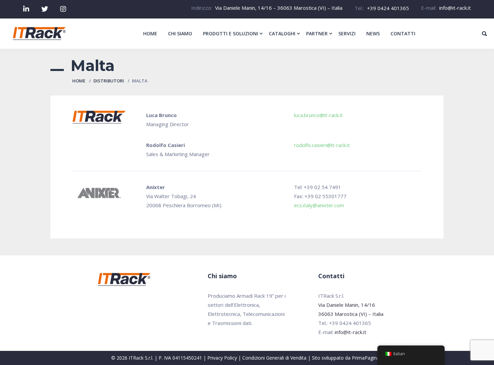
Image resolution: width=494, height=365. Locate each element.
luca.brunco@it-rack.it (318, 115)
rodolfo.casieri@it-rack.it (322, 145)
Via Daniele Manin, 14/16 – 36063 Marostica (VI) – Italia (278, 7)
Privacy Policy (222, 358)
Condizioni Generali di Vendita (274, 358)
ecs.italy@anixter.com (319, 205)
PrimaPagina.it (367, 358)
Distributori (108, 81)
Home (78, 81)
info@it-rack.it (455, 7)
